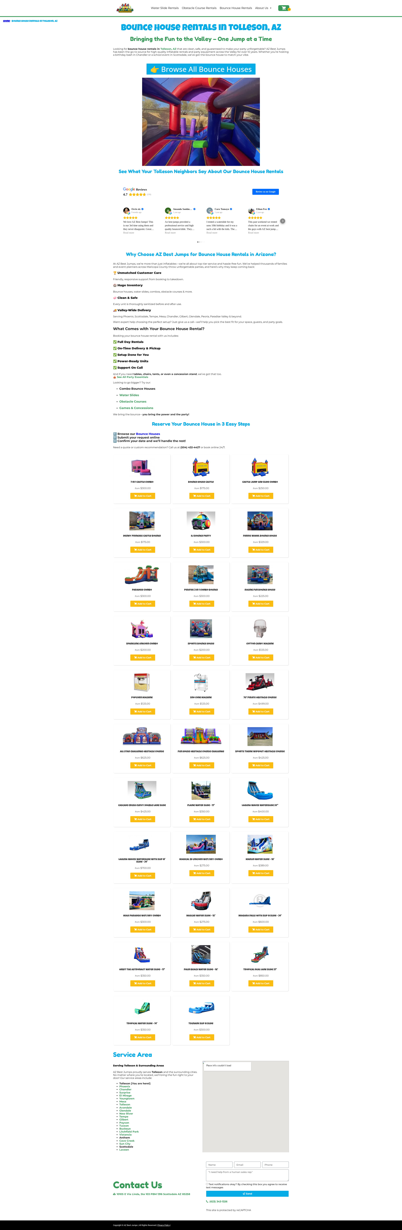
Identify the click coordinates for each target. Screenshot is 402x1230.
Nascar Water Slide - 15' (200, 916)
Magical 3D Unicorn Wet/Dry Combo (201, 859)
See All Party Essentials (132, 377)
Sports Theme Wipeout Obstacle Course (260, 752)
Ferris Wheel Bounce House (260, 536)
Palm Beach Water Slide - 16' (201, 970)
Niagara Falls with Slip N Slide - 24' (260, 916)
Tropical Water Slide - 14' (142, 1024)
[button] (119, 220)
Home (6, 21)
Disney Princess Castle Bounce (142, 536)
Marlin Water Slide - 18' (260, 859)
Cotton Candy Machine (260, 644)
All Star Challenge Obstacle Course (142, 752)
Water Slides (129, 395)
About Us (261, 8)
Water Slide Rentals (165, 8)
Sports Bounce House (201, 644)
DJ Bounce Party (201, 536)
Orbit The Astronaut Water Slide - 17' (142, 970)
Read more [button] (128, 232)
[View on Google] (126, 210)
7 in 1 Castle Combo (142, 482)
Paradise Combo (142, 590)
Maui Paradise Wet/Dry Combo (142, 916)
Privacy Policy (164, 1225)
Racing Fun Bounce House (260, 590)
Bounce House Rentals (236, 8)
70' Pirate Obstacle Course (260, 698)
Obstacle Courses (132, 401)
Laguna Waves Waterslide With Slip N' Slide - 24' (142, 860)
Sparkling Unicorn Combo (142, 644)
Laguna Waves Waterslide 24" (260, 805)
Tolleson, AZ (168, 48)
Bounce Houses (148, 434)
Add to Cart (144, 495)
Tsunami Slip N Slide (201, 1024)
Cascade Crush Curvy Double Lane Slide (142, 805)
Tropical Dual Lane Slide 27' (260, 970)
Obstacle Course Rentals (199, 8)
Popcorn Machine (142, 698)
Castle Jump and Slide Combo (260, 482)
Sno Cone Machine (201, 698)
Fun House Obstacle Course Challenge (201, 752)
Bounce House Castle (201, 482)
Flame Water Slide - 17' (201, 805)
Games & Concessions (136, 408)
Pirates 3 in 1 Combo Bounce (201, 590)
